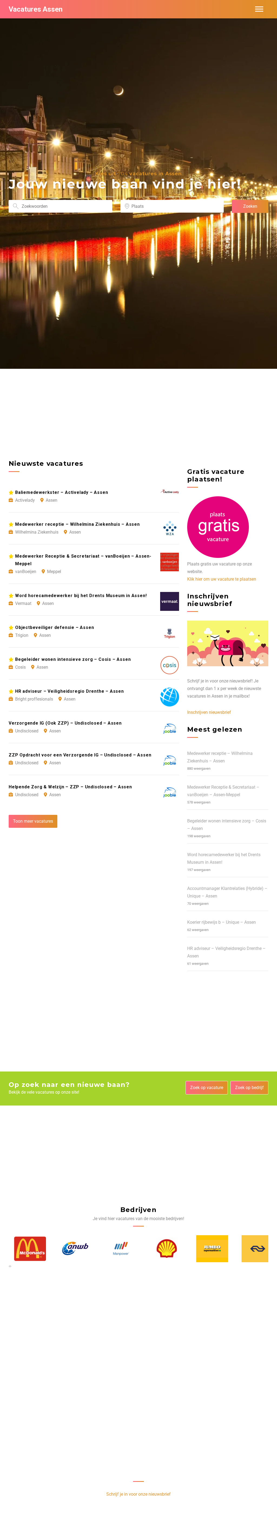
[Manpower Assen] (116, 1248)
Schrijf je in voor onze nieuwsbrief (138, 1494)
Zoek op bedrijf (249, 1087)
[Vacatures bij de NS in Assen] (252, 1249)
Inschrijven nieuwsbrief (209, 712)
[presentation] (9, 1266)
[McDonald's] (25, 1249)
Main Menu (259, 9)
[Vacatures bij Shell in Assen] (161, 1249)
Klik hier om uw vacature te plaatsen (221, 579)
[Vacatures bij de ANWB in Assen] (70, 1248)
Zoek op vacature (206, 1087)
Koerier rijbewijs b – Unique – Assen (221, 922)
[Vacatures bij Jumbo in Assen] (207, 1249)
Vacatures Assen (35, 9)
